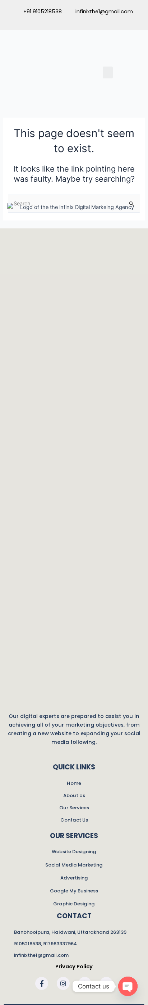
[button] (108, 72)
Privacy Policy (74, 966)
